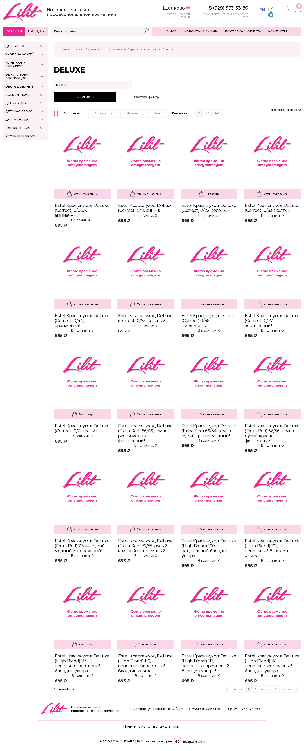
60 (207, 113)
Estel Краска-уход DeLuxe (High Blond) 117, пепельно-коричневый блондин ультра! (209, 663)
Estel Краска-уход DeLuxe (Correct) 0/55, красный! (145, 318)
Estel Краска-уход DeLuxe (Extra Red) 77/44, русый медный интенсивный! (82, 545)
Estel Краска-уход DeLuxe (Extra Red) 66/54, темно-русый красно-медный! (209, 430)
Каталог (14, 31)
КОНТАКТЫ (277, 31)
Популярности (103, 113)
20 (198, 113)
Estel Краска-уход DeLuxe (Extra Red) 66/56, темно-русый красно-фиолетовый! (272, 433)
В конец (287, 689)
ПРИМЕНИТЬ (84, 97)
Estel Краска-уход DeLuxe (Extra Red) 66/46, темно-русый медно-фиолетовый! (145, 433)
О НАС (171, 31)
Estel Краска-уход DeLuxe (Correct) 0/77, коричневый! (272, 320)
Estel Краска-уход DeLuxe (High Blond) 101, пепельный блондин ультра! (272, 548)
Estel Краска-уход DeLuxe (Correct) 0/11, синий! (145, 208)
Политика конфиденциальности (152, 726)
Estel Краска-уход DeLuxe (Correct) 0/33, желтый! (272, 208)
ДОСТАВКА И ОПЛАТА (243, 31)
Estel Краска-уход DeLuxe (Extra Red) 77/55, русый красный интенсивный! (145, 545)
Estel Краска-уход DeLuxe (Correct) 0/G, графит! (82, 428)
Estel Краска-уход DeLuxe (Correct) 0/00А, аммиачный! (82, 210)
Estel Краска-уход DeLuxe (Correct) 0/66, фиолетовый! (209, 320)
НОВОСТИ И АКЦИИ (201, 31)
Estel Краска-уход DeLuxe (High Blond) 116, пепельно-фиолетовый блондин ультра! (145, 663)
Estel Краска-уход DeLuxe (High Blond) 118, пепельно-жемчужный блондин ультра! (272, 663)
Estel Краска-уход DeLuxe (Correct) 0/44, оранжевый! (82, 320)
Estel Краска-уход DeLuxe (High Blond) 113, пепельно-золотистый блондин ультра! (82, 663)
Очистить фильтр (146, 97)
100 (217, 113)
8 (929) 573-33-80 (243, 709)
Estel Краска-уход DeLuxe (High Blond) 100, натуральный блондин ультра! (209, 548)
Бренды (36, 31)
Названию (133, 113)
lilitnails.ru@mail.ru (204, 709)
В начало (237, 689)
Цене (157, 113)
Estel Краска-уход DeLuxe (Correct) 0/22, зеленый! (209, 208)
